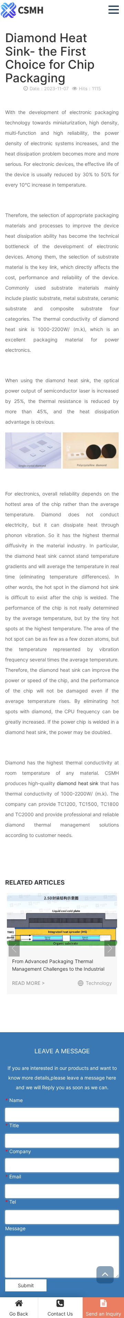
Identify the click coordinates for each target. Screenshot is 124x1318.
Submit (26, 1285)
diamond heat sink (78, 783)
